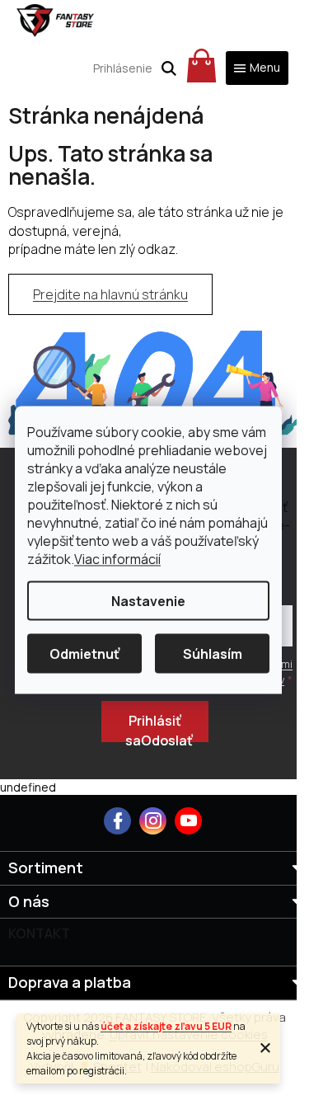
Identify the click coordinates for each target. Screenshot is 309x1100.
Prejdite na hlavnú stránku (110, 294)
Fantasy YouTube (188, 820)
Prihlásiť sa (153, 727)
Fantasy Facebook (117, 820)
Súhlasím (212, 654)
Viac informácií (117, 559)
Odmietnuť (84, 654)
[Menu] (257, 68)
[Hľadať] (169, 68)
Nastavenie (148, 601)
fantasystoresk (152, 820)
